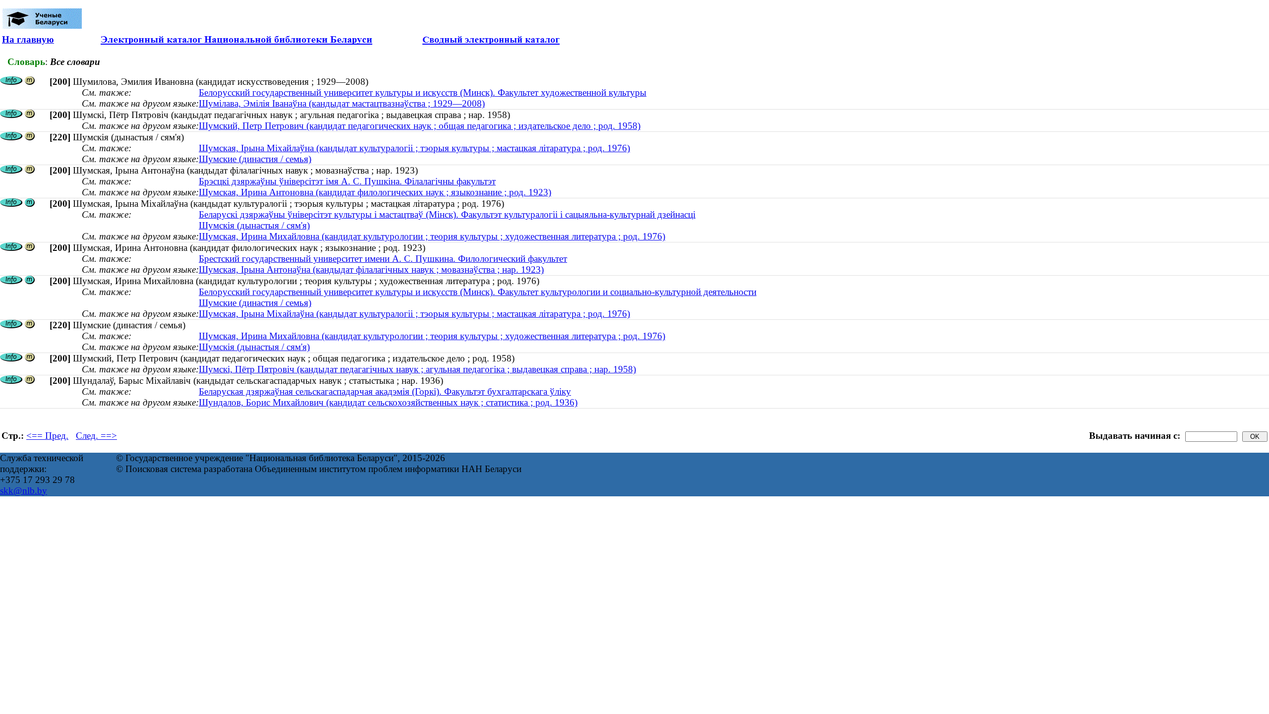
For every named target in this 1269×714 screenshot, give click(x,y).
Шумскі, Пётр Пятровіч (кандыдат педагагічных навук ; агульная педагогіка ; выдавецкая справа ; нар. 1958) (417, 369)
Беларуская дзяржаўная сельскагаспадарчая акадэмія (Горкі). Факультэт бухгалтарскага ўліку (385, 391)
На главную (28, 39)
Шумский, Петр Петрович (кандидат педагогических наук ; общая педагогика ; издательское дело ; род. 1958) (419, 125)
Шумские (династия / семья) (255, 159)
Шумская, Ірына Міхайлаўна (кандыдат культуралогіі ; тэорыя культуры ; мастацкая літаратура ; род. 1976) (414, 148)
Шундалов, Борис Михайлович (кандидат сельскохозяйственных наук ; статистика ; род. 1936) (388, 402)
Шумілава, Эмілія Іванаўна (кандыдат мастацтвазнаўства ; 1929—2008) (342, 103)
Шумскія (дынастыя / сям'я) (254, 225)
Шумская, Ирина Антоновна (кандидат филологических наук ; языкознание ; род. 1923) (375, 192)
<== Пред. (47, 435)
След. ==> (96, 435)
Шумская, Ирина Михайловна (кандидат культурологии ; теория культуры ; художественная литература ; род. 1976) (432, 236)
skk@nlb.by (23, 490)
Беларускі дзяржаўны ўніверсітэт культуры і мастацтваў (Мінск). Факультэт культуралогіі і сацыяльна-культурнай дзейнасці (447, 214)
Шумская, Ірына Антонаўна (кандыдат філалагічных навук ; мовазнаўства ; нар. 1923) (371, 269)
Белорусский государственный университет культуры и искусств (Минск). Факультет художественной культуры (422, 92)
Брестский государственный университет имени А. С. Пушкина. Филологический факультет (383, 258)
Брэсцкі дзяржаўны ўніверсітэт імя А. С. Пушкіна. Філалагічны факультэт (347, 181)
